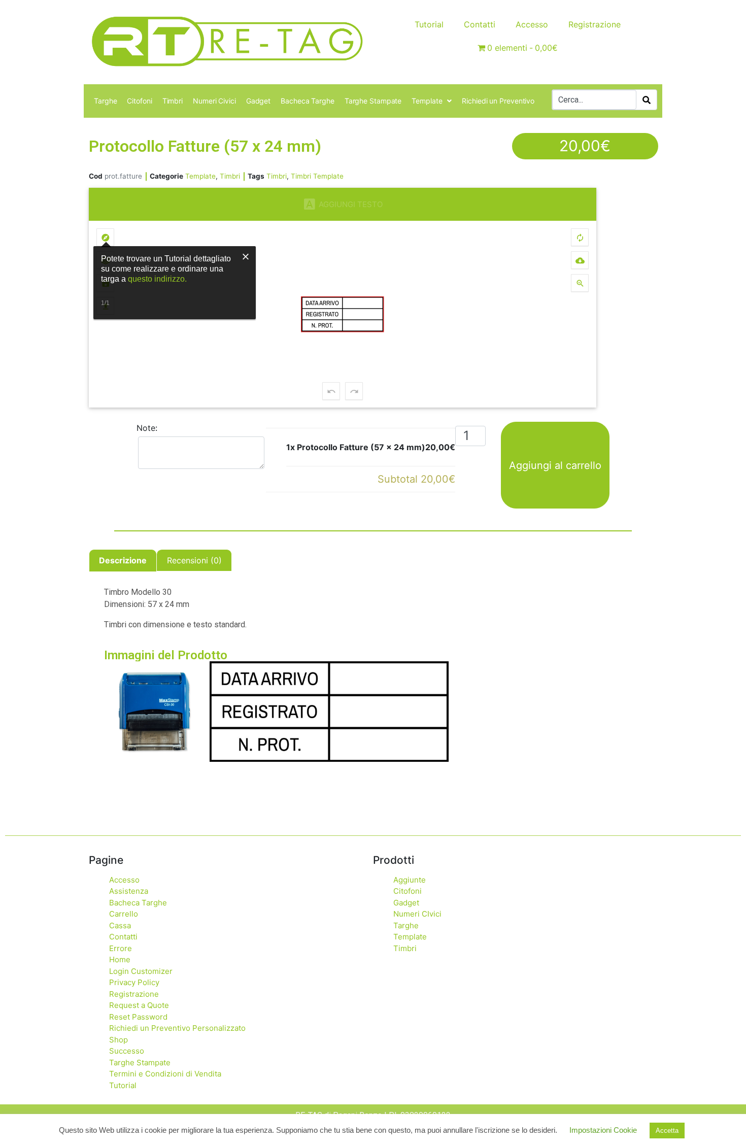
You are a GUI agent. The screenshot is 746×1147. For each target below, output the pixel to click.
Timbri (172, 100)
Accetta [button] (667, 1130)
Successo (126, 1051)
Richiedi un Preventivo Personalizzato (177, 1028)
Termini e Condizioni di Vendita (165, 1073)
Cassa (120, 925)
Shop (118, 1039)
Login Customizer (141, 971)
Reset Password (138, 1017)
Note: (147, 428)
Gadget (258, 100)
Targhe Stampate (373, 100)
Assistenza (128, 891)
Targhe (105, 100)
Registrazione (594, 24)
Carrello (123, 914)
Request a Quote (139, 1005)
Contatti (479, 24)
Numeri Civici (214, 100)
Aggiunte (409, 880)
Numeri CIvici (417, 914)
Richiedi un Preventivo (498, 100)
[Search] (646, 100)
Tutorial (429, 24)
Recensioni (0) (194, 560)
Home (119, 959)
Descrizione (123, 560)
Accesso (532, 24)
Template (427, 100)
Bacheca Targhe (307, 100)
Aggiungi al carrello (555, 465)
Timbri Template (317, 176)
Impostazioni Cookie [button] (603, 1130)
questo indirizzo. (157, 279)
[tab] (123, 560)
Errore (120, 948)
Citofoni (139, 100)
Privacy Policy (134, 982)
